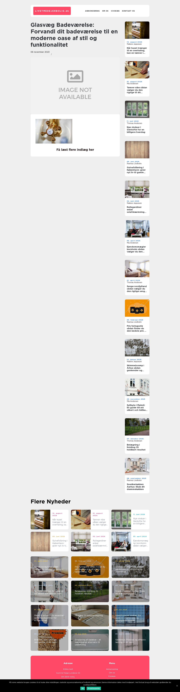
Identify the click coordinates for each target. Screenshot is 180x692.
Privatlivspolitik (94, 688)
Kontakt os (128, 11)
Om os (105, 11)
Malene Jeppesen (134, 44)
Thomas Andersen (134, 123)
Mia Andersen (132, 83)
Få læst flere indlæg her (75, 149)
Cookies (115, 11)
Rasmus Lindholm (134, 163)
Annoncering (92, 11)
